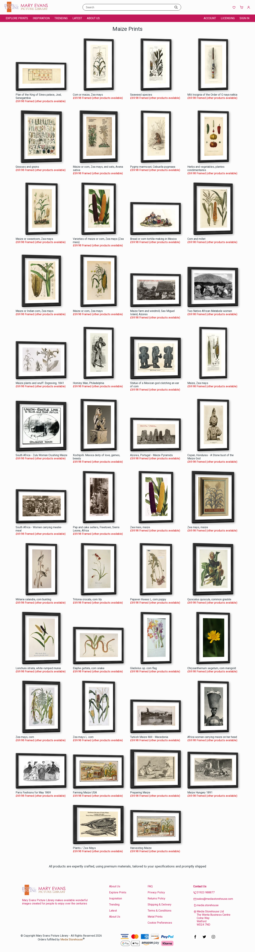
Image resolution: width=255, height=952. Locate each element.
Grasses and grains (27, 166)
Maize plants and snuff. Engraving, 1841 (40, 383)
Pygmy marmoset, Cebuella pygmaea (152, 166)
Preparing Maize (140, 792)
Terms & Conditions (159, 910)
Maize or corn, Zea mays (88, 311)
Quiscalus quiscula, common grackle (209, 599)
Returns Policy (156, 898)
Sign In (244, 18)
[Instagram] (213, 938)
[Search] (176, 7)
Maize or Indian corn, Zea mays (34, 311)
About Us (93, 18)
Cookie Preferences (160, 922)
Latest (77, 18)
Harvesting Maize (141, 848)
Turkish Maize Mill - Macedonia (149, 737)
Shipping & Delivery (159, 904)
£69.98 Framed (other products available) (41, 101)
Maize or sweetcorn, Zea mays (34, 239)
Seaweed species (141, 94)
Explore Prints (17, 18)
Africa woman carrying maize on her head (212, 737)
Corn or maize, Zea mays (88, 94)
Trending (61, 18)
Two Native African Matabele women (209, 311)
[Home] (26, 11)
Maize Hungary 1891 (199, 792)
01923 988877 (206, 892)
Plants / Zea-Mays (84, 848)
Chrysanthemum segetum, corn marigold (211, 668)
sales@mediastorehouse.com (215, 898)
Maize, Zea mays (197, 383)
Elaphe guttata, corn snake (88, 668)
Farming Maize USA (85, 792)
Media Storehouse (71, 939)
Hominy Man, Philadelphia (88, 383)
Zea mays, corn (25, 737)
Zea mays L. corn (83, 737)
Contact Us (199, 886)
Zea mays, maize (197, 527)
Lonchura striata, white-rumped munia (38, 668)
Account (210, 18)
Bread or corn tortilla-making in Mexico (153, 239)
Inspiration (41, 18)
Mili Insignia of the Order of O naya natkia (212, 94)
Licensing (228, 18)
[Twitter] (204, 938)
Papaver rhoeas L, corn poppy (148, 599)
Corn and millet (196, 239)
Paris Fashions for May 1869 (33, 792)
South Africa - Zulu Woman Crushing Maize (41, 455)
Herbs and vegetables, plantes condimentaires (205, 168)
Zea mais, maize (140, 527)
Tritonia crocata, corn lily (87, 599)
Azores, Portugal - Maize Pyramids (151, 455)
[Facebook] (195, 938)
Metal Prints (155, 916)
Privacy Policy (156, 892)
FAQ (150, 886)
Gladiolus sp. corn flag (143, 668)
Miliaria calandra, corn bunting (33, 599)
